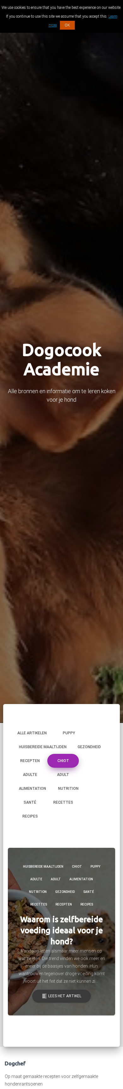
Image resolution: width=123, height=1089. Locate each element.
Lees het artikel (61, 996)
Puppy (69, 733)
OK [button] (67, 25)
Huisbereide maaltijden (43, 747)
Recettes (63, 802)
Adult (63, 774)
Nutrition (68, 788)
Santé (30, 802)
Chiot (63, 761)
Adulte (30, 774)
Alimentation (32, 788)
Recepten (30, 761)
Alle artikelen (32, 733)
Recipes (30, 816)
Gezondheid (89, 747)
